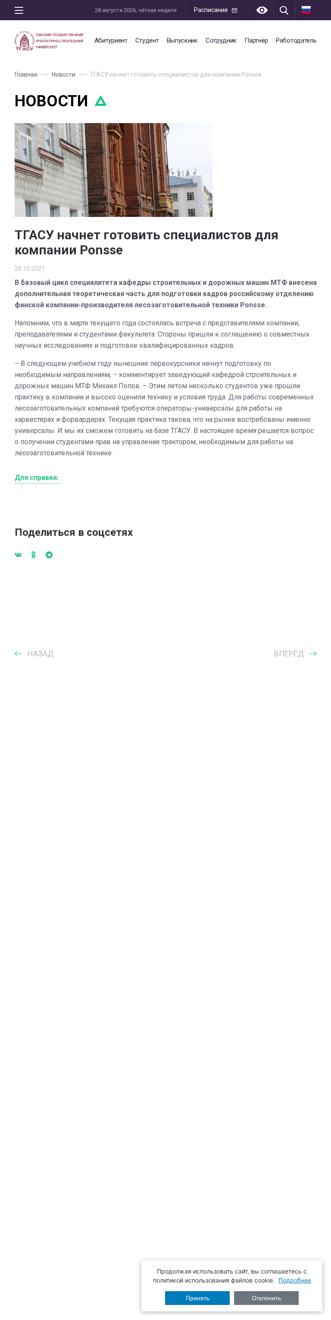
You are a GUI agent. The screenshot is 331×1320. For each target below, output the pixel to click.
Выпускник (182, 40)
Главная (26, 74)
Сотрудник (221, 40)
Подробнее (294, 1280)
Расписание (211, 9)
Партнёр (256, 40)
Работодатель (296, 40)
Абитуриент (111, 40)
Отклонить (266, 1298)
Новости (63, 74)
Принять (197, 1298)
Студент (147, 40)
